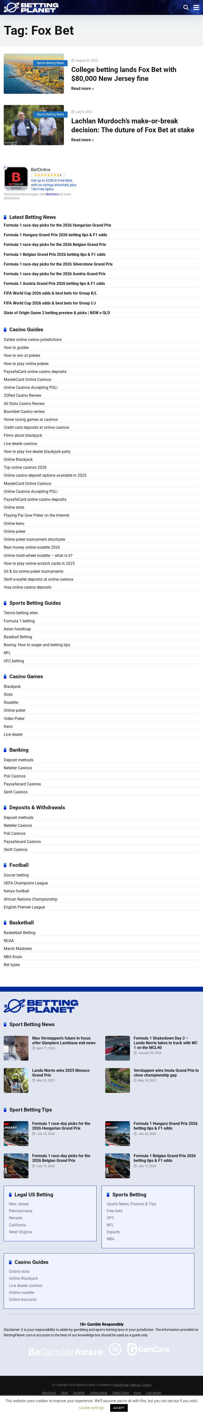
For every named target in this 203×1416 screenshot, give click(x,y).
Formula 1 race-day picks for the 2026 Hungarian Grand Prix (57, 225)
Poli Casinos (14, 776)
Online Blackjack (18, 459)
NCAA (9, 940)
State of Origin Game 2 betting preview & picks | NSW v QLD (57, 312)
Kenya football (16, 891)
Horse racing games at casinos (31, 419)
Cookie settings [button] (91, 1408)
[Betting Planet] (31, 6)
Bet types (12, 964)
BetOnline (52, 194)
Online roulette (21, 1292)
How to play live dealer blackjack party (37, 451)
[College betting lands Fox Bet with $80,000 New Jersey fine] (34, 74)
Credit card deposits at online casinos (36, 427)
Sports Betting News (50, 63)
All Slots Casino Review (24, 403)
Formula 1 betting (19, 621)
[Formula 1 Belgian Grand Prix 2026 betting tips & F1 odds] (117, 1177)
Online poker (14, 531)
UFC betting (14, 661)
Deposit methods (18, 760)
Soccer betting (16, 875)
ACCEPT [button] (119, 1408)
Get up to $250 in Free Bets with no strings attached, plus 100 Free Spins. (53, 184)
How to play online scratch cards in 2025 (39, 563)
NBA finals (13, 956)
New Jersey (19, 1204)
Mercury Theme (141, 1385)
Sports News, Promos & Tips (131, 1204)
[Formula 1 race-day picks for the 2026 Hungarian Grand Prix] (16, 1144)
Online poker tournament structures (34, 539)
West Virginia (20, 1232)
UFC (110, 1217)
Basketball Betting (19, 932)
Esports (113, 1232)
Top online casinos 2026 (25, 467)
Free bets (115, 1211)
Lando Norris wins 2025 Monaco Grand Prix (61, 1073)
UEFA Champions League (26, 883)
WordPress (121, 1385)
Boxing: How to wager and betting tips (37, 644)
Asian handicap (17, 629)
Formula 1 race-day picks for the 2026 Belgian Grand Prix (55, 244)
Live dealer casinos (20, 443)
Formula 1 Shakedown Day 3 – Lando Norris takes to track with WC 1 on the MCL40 (166, 1043)
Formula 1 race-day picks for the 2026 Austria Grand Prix (54, 273)
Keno (8, 726)
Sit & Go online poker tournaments (33, 571)
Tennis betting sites (21, 612)
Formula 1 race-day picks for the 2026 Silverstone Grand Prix (58, 264)
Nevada (15, 1217)
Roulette (11, 702)
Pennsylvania (20, 1211)
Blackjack (12, 686)
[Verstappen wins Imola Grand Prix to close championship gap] (117, 1091)
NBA (110, 1239)
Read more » (82, 88)
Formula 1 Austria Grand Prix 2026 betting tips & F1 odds (54, 283)
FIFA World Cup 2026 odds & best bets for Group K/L (50, 293)
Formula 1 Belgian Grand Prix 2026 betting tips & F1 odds (54, 254)
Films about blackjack (23, 435)
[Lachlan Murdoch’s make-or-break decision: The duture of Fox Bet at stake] (34, 125)
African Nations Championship (30, 899)
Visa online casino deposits (27, 587)
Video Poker (14, 718)
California (17, 1225)
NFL (7, 652)
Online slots (14, 507)
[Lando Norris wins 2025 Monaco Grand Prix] (16, 1091)
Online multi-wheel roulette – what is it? (38, 555)
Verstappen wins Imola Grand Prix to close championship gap (166, 1073)
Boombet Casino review (24, 411)
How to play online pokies (26, 363)
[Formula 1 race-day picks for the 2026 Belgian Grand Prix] (16, 1177)
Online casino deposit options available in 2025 (45, 475)
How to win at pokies (22, 355)
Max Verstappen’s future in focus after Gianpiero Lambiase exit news (64, 1040)
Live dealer (13, 734)
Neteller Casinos (18, 768)
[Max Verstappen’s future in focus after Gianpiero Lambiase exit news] (16, 1059)
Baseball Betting (18, 637)
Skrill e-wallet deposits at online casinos (38, 579)
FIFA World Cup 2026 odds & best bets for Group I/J (50, 303)
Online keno (14, 523)
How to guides (16, 347)
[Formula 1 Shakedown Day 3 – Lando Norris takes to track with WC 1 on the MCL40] (117, 1059)
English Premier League (24, 907)
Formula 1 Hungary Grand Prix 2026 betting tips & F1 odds (55, 235)
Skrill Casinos (15, 792)
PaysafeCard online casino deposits (35, 371)
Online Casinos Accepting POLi (31, 387)
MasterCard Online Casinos (27, 379)
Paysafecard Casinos (22, 784)
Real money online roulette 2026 (32, 547)
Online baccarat (22, 1299)
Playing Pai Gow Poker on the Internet (36, 515)
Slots (8, 694)
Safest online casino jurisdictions (33, 339)
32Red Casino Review (22, 395)
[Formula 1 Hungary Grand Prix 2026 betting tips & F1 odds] (117, 1144)
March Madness (18, 948)
